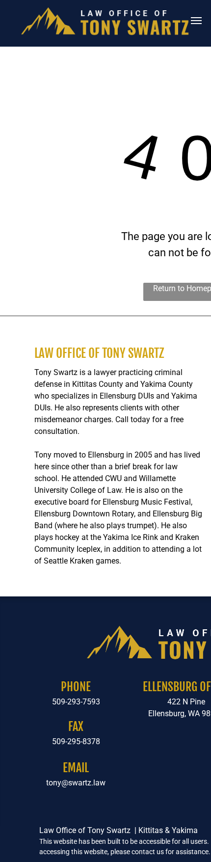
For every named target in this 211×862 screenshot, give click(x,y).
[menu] (196, 20)
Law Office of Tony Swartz (99, 353)
